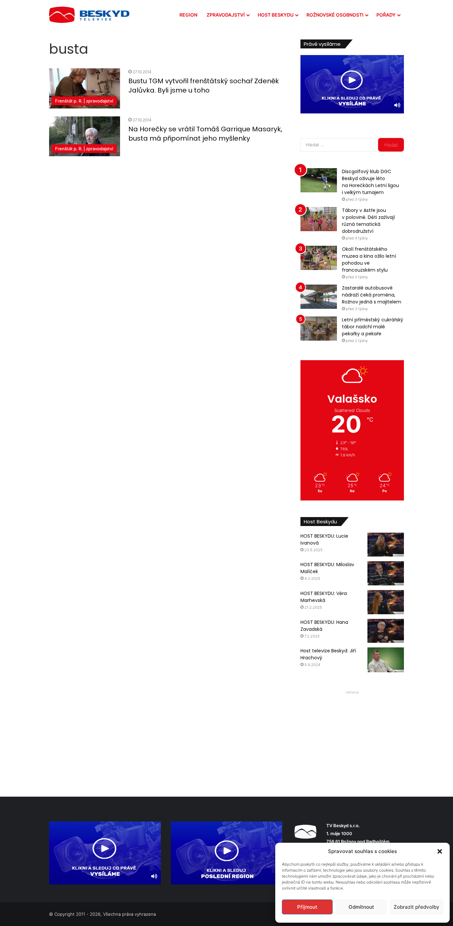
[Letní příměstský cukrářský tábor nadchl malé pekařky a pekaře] (318, 328)
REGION (188, 15)
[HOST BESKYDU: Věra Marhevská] (385, 602)
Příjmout (307, 907)
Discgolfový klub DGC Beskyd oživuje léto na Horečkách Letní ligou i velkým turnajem (370, 182)
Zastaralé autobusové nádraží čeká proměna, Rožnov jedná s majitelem (371, 295)
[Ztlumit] (397, 105)
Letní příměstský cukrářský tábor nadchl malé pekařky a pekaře (372, 326)
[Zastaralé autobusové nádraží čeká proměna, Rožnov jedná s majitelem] (318, 297)
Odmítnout (361, 907)
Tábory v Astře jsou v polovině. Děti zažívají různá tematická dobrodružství (368, 220)
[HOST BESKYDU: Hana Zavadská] (385, 631)
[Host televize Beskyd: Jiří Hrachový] (385, 659)
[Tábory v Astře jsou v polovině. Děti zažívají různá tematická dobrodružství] (318, 219)
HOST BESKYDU (275, 15)
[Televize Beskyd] (89, 15)
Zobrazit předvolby (416, 907)
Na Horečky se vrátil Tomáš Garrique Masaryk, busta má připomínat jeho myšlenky (205, 133)
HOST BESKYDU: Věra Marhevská (323, 597)
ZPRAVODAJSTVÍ (226, 15)
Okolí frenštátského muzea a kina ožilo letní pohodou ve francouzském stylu (369, 259)
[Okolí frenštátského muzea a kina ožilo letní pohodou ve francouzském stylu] (318, 258)
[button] (439, 851)
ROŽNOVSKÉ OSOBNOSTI (334, 15)
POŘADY (386, 15)
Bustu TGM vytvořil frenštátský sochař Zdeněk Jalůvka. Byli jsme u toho (203, 85)
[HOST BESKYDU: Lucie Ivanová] (385, 545)
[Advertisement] (352, 738)
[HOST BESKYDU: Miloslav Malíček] (385, 573)
